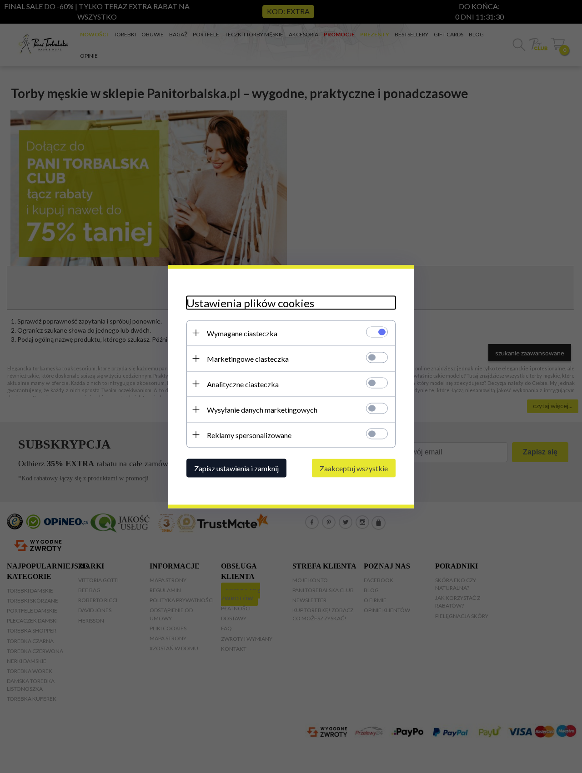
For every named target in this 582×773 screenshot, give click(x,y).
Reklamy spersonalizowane (249, 434)
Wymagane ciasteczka (242, 333)
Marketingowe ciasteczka (248, 358)
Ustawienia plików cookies (250, 302)
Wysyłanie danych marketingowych (262, 409)
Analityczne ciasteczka (243, 383)
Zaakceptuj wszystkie (354, 468)
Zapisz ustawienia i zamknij (236, 468)
